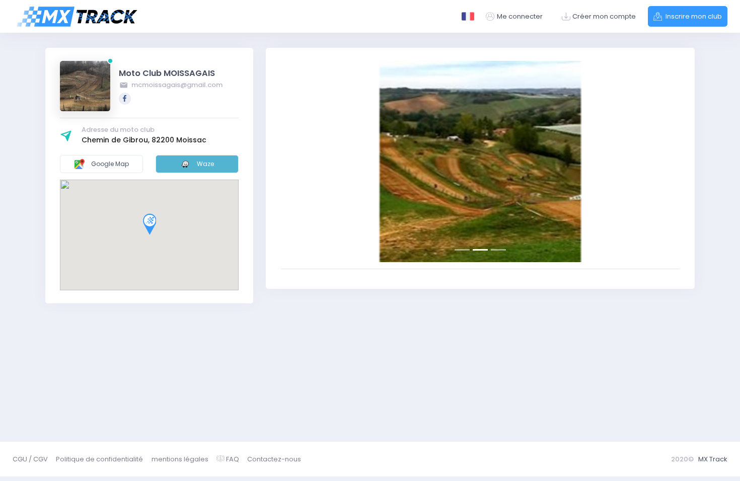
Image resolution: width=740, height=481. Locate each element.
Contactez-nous (274, 459)
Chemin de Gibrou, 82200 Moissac (144, 140)
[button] (311, 161)
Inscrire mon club (693, 16)
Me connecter (520, 16)
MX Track (712, 459)
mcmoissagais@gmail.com (176, 85)
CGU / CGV (30, 459)
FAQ (232, 459)
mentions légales (180, 459)
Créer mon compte (604, 16)
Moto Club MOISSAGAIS (167, 73)
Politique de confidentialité (99, 459)
